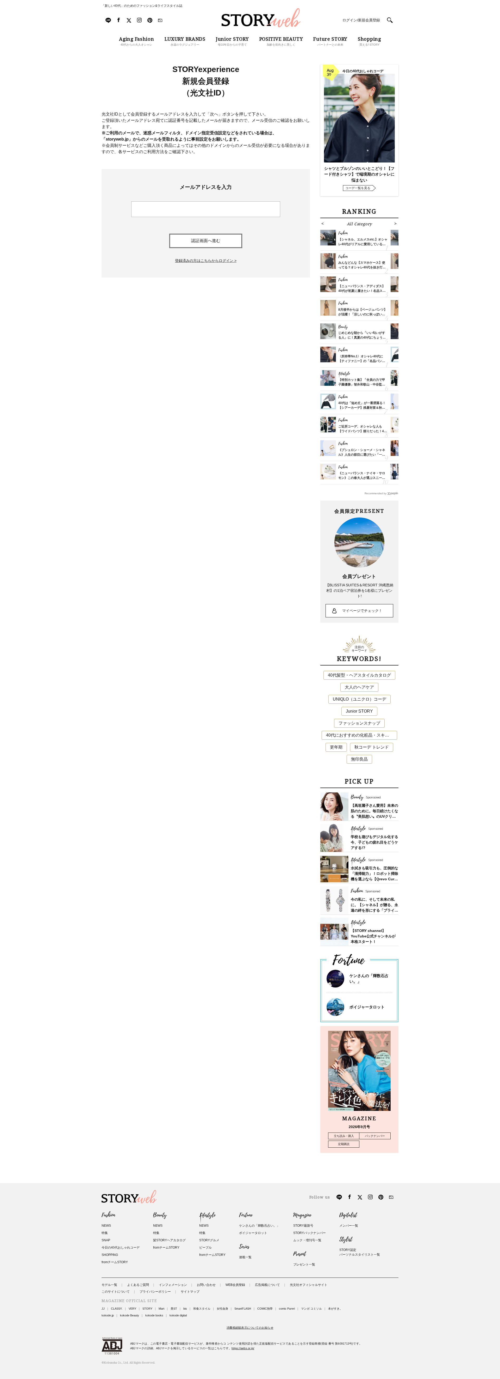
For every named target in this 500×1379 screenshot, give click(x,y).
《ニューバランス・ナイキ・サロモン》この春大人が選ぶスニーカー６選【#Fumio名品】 (361, 477)
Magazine (302, 1215)
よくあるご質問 (138, 1285)
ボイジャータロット (367, 1007)
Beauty (160, 1215)
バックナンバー (375, 1135)
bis (185, 1308)
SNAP (106, 1240)
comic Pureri (287, 1308)
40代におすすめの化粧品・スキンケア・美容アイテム (361, 735)
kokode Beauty (129, 1315)
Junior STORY (359, 711)
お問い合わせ (206, 1285)
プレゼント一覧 (304, 1264)
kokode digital (178, 1315)
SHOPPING (110, 1255)
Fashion (108, 1215)
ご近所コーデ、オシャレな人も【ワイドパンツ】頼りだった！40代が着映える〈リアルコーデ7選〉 (362, 431)
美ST (174, 1308)
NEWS (106, 1225)
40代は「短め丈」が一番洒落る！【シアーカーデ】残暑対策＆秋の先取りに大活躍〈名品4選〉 (362, 407)
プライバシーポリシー (155, 1291)
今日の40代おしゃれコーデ (121, 1247)
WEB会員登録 (235, 1285)
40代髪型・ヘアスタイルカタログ (359, 675)
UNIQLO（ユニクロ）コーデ (359, 699)
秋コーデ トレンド (371, 747)
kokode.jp (108, 1315)
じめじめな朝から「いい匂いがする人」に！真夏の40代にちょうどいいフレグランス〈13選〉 (362, 337)
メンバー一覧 (348, 1225)
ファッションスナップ (359, 723)
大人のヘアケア (359, 687)
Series (244, 1247)
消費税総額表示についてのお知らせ (250, 1327)
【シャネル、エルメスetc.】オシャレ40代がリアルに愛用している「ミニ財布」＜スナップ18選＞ (363, 244)
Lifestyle (207, 1215)
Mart (161, 1308)
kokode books (154, 1315)
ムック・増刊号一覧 (307, 1240)
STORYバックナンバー (309, 1233)
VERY (132, 1308)
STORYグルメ (209, 1240)
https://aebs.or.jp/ (243, 1348)
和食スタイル (201, 1308)
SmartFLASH (242, 1308)
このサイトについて (116, 1291)
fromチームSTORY (115, 1262)
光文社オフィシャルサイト (308, 1285)
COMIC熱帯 (265, 1308)
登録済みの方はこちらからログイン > (205, 260)
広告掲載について (267, 1285)
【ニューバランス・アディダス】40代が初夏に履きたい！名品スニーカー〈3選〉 (362, 290)
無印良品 (359, 759)
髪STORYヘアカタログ (169, 1240)
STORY (147, 1308)
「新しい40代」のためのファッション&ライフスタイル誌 (142, 6)
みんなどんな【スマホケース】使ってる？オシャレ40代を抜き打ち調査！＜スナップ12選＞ (362, 267)
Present (299, 1254)
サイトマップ (190, 1291)
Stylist (345, 1239)
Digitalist (348, 1215)
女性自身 (222, 1308)
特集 (105, 1233)
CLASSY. (116, 1308)
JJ (103, 1308)
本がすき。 (335, 1308)
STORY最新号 (303, 1225)
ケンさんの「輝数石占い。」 (259, 1225)
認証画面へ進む (205, 240)
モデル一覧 (109, 1285)
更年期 (336, 747)
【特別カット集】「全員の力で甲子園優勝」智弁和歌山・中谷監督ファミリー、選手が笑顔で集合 (361, 384)
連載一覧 (245, 1257)
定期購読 (343, 1144)
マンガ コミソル (311, 1308)
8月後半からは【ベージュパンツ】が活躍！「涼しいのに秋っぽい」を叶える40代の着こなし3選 (362, 314)
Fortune (245, 1215)
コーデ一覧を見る (357, 188)
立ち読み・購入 (344, 1135)
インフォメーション (173, 1285)
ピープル (205, 1247)
